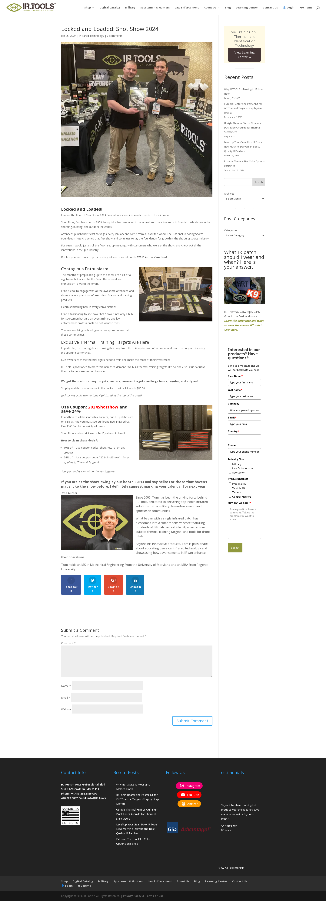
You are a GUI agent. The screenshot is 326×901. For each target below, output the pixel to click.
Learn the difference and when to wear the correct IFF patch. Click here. (244, 325)
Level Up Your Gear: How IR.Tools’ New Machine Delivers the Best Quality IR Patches (243, 146)
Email (65, 697)
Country (233, 431)
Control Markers (241, 496)
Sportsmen (238, 472)
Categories (230, 230)
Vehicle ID (238, 488)
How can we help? (239, 502)
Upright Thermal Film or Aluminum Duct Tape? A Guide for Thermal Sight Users (243, 127)
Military (130, 7)
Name (66, 686)
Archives (229, 193)
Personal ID (239, 484)
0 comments (114, 35)
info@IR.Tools (96, 798)
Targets (236, 492)
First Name (235, 376)
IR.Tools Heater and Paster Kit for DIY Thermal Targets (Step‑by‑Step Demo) (243, 108)
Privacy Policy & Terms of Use (143, 896)
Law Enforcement (187, 7)
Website (66, 709)
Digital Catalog (110, 7)
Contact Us (270, 7)
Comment (68, 643)
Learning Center (247, 7)
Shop (87, 7)
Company (233, 403)
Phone (232, 445)
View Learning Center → (245, 54)
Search (258, 182)
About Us (210, 7)
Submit (235, 547)
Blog (228, 7)
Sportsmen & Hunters (155, 7)
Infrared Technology (91, 35)
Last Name (235, 390)
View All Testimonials (231, 868)
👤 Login (288, 7)
